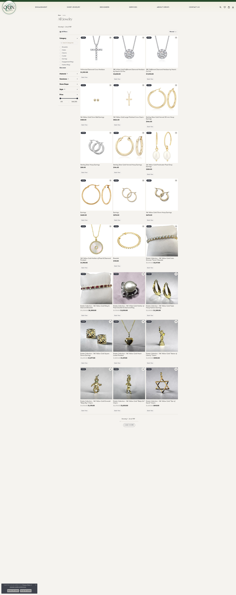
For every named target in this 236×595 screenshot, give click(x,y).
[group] (96, 52)
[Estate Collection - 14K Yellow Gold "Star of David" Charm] (162, 383)
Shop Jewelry (73, 7)
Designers (104, 7)
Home (59, 15)
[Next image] (109, 52)
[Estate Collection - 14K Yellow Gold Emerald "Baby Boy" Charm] (96, 383)
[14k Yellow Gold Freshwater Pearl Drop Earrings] (162, 147)
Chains (64, 50)
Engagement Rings (67, 62)
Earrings (64, 59)
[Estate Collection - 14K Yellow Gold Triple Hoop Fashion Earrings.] (162, 288)
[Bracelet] (129, 240)
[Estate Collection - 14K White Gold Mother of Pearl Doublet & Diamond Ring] (129, 288)
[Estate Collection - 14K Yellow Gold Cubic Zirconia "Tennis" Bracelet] (162, 240)
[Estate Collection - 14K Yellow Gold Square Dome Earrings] (96, 336)
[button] (220, 7)
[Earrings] (96, 195)
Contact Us (194, 7)
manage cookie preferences (18, 587)
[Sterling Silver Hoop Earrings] (96, 147)
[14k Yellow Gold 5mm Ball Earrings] (96, 99)
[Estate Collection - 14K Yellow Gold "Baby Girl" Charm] (129, 383)
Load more (129, 425)
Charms (64, 53)
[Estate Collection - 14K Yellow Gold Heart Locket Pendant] (129, 336)
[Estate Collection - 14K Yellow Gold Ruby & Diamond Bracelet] (96, 288)
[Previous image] (82, 52)
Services (133, 7)
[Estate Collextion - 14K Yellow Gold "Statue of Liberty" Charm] (162, 336)
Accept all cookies (26, 590)
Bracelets (65, 47)
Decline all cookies (13, 590)
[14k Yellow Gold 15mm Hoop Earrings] (162, 195)
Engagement (41, 7)
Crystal (64, 56)
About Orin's (163, 7)
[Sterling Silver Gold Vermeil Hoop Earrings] (129, 147)
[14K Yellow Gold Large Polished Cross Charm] (129, 99)
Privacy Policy (26, 585)
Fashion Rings (66, 65)
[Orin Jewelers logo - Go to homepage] (9, 7)
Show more (63, 67)
